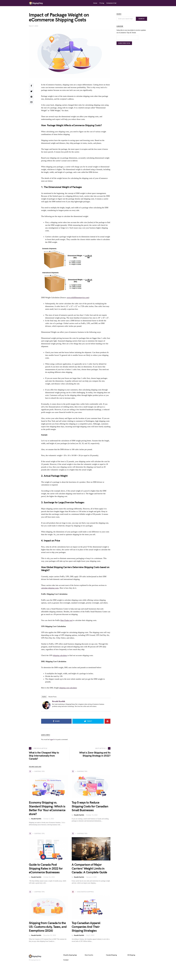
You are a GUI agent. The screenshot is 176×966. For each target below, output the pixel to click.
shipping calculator (60, 655)
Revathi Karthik (58, 701)
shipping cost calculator (68, 688)
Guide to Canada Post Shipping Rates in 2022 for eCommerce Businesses (46, 868)
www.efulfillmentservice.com (78, 298)
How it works (89, 955)
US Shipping (131, 955)
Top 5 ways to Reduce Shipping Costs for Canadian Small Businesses (90, 806)
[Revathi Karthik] (46, 705)
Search (141, 19)
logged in (52, 739)
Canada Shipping (111, 955)
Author (44, 696)
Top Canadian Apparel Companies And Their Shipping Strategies (86, 927)
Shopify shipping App (70, 955)
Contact (65, 960)
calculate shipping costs (50, 588)
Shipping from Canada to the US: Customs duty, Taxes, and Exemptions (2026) (48, 927)
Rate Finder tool (66, 620)
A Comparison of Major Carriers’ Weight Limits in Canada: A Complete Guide (89, 868)
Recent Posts (52, 696)
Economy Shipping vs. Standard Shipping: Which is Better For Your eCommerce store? (47, 808)
